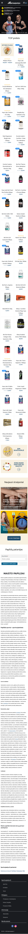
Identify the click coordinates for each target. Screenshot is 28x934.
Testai (4, 891)
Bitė (24, 870)
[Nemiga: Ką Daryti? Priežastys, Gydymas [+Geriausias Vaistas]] (14, 498)
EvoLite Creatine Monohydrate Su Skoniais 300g (7, 363)
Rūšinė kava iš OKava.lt (6, 870)
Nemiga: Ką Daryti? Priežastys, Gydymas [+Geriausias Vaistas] (14, 500)
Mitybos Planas (7, 60)
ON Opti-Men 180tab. (20, 261)
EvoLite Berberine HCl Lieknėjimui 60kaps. (7, 89)
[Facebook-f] (12, 926)
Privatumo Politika (7, 906)
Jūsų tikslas (4, 556)
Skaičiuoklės (6, 913)
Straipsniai (5, 917)
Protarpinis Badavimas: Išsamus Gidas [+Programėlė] (13, 529)
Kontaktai (5, 887)
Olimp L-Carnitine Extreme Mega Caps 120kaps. (20, 311)
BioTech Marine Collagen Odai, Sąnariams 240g (7, 337)
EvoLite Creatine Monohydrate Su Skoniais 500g (7, 166)
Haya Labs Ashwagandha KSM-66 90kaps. (20, 63)
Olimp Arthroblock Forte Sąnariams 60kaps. (7, 436)
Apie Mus (5, 884)
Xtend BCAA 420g (7, 308)
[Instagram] (15, 926)
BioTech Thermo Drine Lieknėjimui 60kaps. (20, 166)
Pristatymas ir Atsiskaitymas (9, 899)
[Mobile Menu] (2, 3)
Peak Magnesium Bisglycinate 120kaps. (7, 138)
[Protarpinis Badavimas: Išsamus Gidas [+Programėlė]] (14, 522)
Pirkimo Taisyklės (7, 902)
